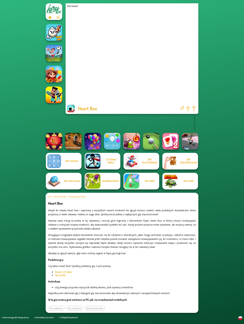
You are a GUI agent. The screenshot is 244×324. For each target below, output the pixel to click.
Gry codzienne (60, 197)
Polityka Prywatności (69, 317)
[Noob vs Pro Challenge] (54, 94)
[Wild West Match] (54, 74)
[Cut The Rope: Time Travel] (131, 141)
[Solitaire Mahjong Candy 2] (170, 141)
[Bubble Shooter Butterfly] (54, 141)
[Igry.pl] (50, 17)
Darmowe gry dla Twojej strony (16, 317)
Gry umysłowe (74, 308)
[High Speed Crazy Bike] (73, 141)
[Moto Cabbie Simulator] (190, 141)
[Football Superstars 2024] (54, 53)
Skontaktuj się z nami (45, 317)
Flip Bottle (60, 275)
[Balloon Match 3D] (92, 141)
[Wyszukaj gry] (58, 17)
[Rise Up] (112, 141)
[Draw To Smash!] (54, 32)
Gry (49, 197)
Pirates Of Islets (63, 272)
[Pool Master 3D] (151, 141)
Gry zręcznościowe (77, 197)
